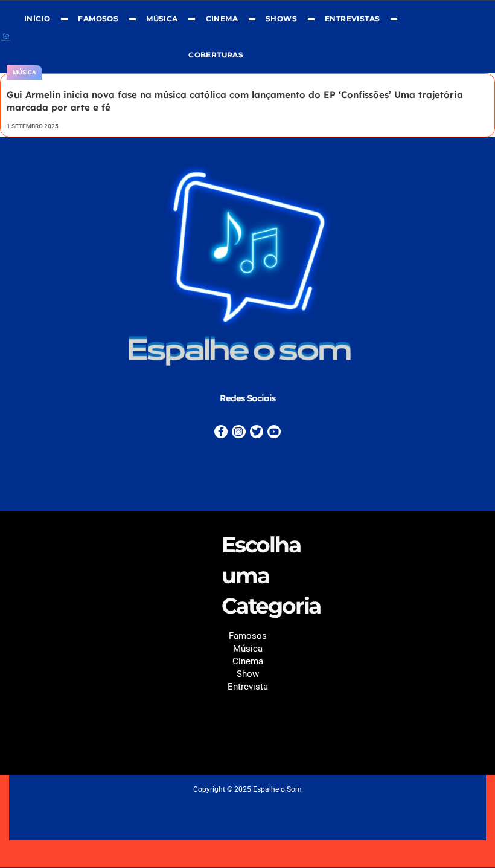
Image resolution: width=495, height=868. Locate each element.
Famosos (98, 18)
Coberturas (215, 54)
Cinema (221, 18)
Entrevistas (352, 18)
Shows (281, 18)
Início (37, 18)
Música (161, 18)
